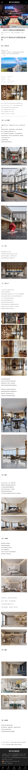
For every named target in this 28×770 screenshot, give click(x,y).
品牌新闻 (5, 26)
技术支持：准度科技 (7, 763)
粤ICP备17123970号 (7, 759)
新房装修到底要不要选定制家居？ (14, 744)
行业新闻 (14, 26)
